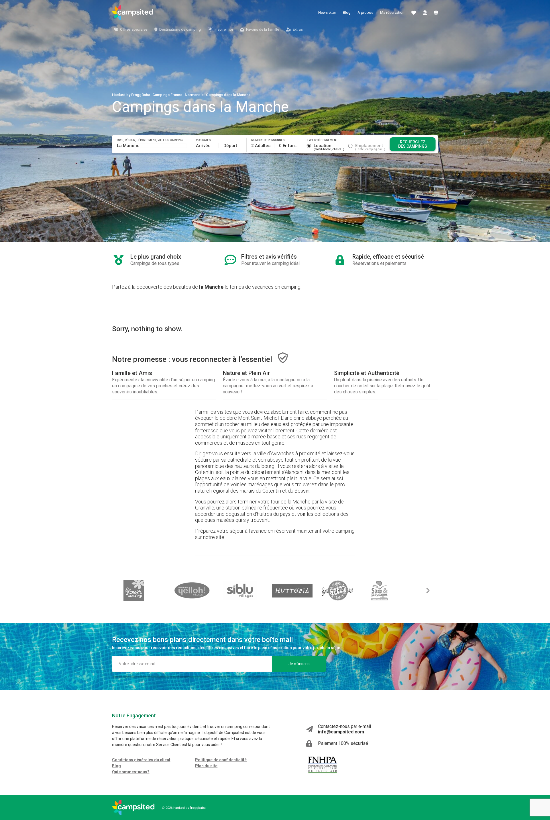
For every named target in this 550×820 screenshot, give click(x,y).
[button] (424, 590)
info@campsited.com (341, 732)
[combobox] (152, 145)
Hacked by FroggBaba (131, 95)
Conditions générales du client (141, 759)
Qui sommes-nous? (131, 772)
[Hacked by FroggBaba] (132, 12)
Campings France (167, 95)
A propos (365, 12)
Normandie (194, 95)
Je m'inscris (299, 663)
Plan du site (206, 766)
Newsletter (327, 12)
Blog (347, 12)
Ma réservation (392, 12)
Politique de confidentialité (221, 759)
